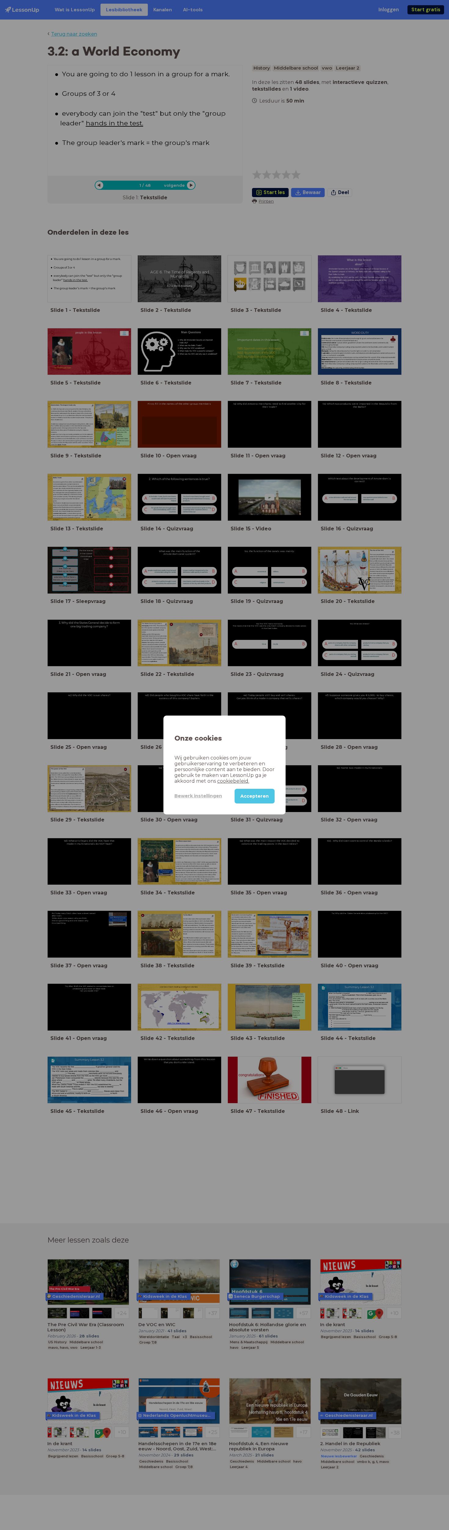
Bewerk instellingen (198, 796)
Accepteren (254, 796)
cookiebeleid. (233, 781)
